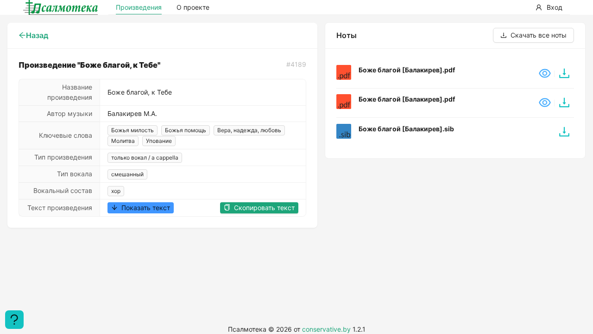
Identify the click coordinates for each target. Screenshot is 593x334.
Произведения (139, 7)
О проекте (193, 7)
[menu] (512, 7)
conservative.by (326, 329)
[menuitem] (549, 7)
